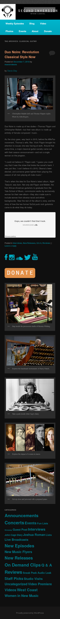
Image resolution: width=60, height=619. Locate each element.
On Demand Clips (23, 565)
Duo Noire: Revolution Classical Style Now (22, 54)
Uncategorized (16, 584)
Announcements (21, 515)
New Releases (29, 243)
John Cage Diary (13, 535)
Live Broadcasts (16, 539)
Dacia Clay (12, 70)
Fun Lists (42, 523)
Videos (10, 589)
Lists (49, 535)
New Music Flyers (18, 551)
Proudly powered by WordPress (30, 612)
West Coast (27, 589)
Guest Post (20, 529)
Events (22, 31)
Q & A (39, 243)
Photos (9, 31)
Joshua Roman (34, 534)
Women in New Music (21, 595)
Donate (48, 31)
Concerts (14, 522)
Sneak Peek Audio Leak (37, 573)
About (35, 31)
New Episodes (19, 545)
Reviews (46, 243)
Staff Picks (14, 578)
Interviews (17, 243)
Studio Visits (33, 579)
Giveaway (8, 530)
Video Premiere (40, 584)
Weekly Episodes (15, 23)
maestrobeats (11, 64)
